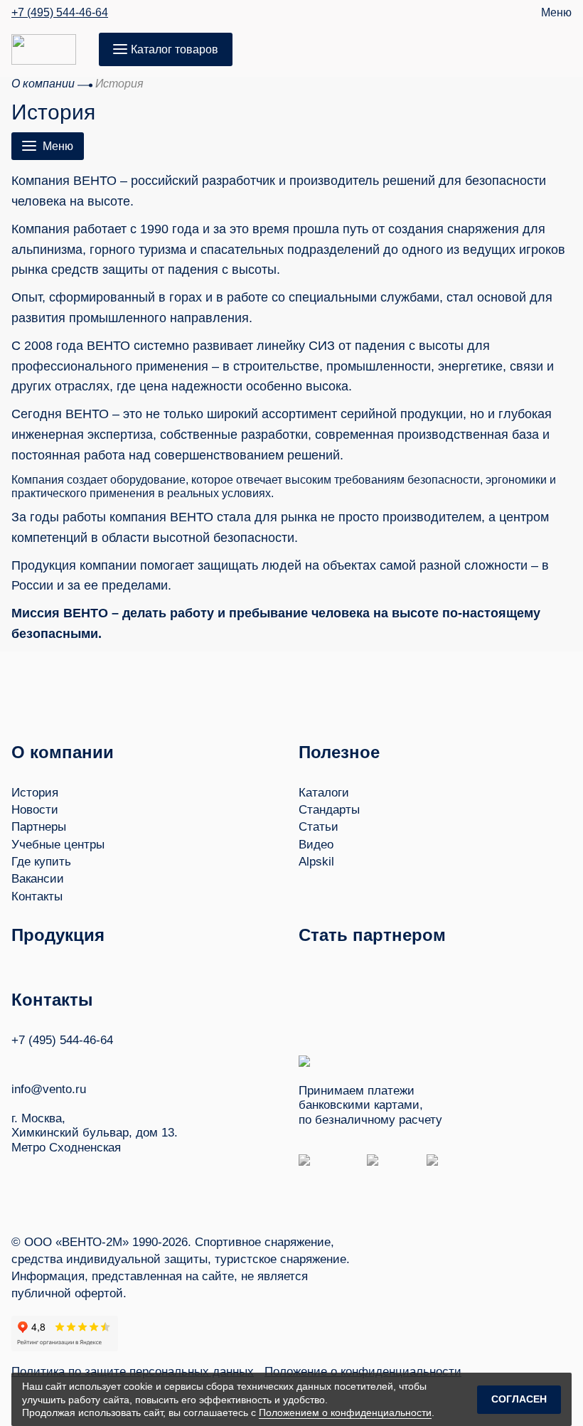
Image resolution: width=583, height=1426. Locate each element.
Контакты (37, 896)
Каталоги (324, 792)
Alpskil (316, 861)
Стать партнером (372, 935)
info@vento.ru (48, 1089)
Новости (34, 809)
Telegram (71, 1060)
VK (17, 1061)
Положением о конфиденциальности (345, 1412)
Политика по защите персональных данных (132, 1371)
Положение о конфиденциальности (362, 1371)
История (34, 792)
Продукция (58, 935)
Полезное (339, 752)
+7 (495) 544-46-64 (59, 12)
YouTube (44, 1061)
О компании (62, 752)
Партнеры (38, 827)
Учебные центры (58, 844)
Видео (316, 844)
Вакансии (37, 878)
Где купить (41, 861)
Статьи (318, 827)
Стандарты (329, 809)
